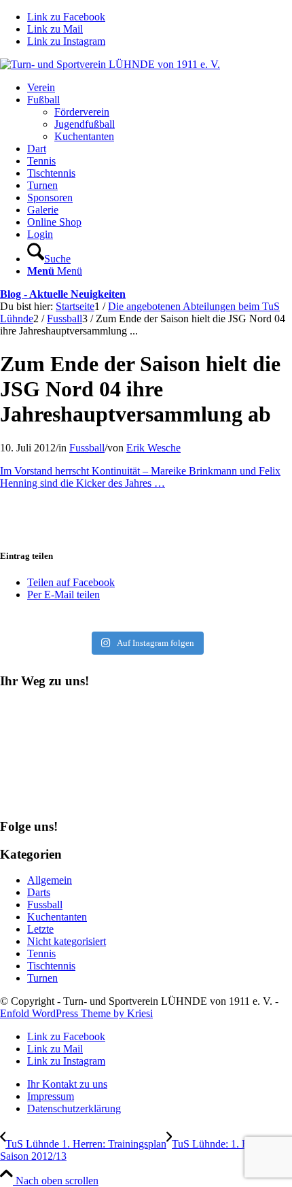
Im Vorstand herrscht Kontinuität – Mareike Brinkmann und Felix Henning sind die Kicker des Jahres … (140, 477)
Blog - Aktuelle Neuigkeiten (63, 294)
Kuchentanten (57, 917)
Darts (38, 892)
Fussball (87, 447)
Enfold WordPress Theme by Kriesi (76, 1013)
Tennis (41, 953)
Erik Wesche (153, 447)
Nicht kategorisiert (66, 941)
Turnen (42, 978)
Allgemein (49, 880)
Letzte (40, 929)
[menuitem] (159, 88)
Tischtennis (51, 965)
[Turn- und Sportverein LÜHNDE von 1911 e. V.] (110, 64)
